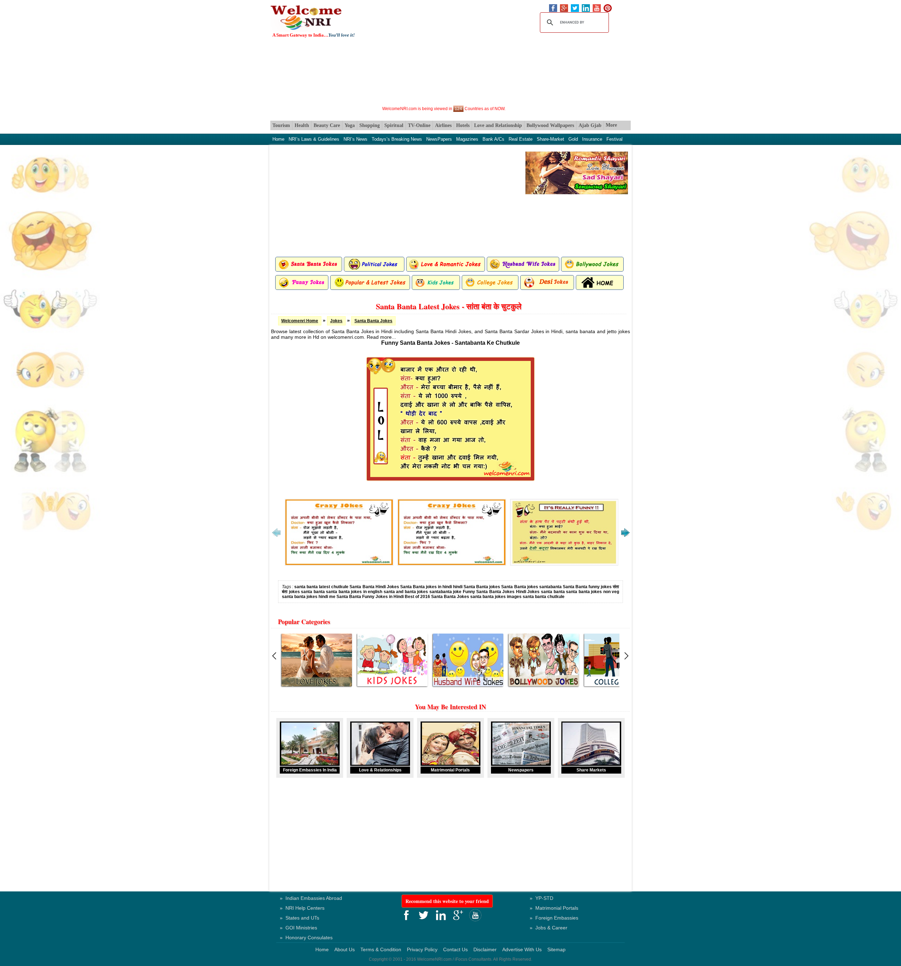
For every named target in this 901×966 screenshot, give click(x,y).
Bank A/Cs (493, 139)
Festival (614, 139)
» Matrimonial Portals (554, 908)
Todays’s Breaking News (397, 139)
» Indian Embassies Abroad (311, 898)
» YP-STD (541, 898)
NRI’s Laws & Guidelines (314, 139)
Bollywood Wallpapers (550, 125)
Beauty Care (327, 125)
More (611, 125)
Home (278, 139)
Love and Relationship (498, 125)
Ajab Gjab (590, 125)
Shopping (369, 125)
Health (302, 125)
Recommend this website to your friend (447, 901)
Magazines (467, 139)
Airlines (443, 125)
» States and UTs (299, 918)
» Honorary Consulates (306, 937)
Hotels (463, 125)
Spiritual (393, 125)
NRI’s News (355, 139)
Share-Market (550, 139)
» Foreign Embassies (554, 918)
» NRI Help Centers (302, 908)
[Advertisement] (444, 53)
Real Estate (521, 139)
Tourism (281, 125)
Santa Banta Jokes (373, 320)
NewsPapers (439, 139)
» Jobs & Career (548, 927)
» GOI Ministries (298, 927)
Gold (573, 139)
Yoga (350, 125)
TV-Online (419, 125)
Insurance (592, 139)
